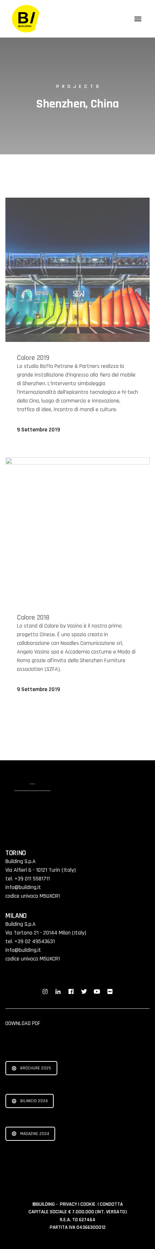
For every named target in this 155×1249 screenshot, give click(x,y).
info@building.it (23, 887)
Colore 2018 (33, 617)
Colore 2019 (33, 357)
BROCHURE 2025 (35, 1068)
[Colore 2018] (77, 529)
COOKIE (88, 1204)
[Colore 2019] (77, 270)
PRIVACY (69, 1204)
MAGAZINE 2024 (34, 1133)
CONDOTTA (111, 1204)
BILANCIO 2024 (34, 1101)
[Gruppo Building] (26, 19)
